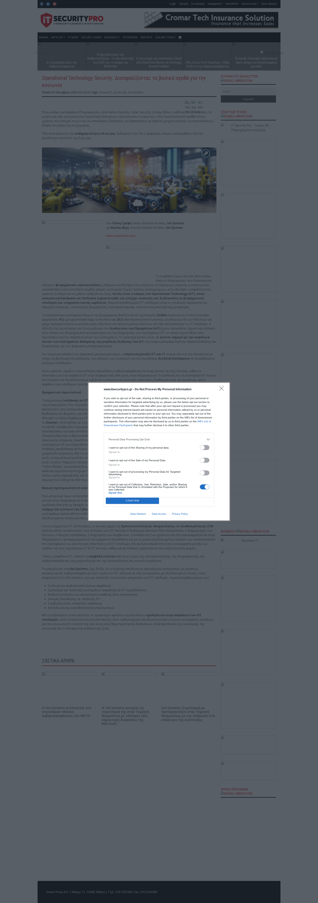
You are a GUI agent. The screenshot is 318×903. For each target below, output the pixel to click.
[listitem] (159, 439)
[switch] (204, 447)
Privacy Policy (180, 513)
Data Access (159, 513)
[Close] (222, 389)
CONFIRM (132, 500)
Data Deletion (138, 513)
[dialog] (159, 451)
